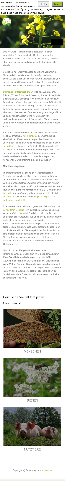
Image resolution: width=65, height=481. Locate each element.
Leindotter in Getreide (13, 209)
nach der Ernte (30, 135)
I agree (57, 4)
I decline (43, 4)
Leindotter (8, 193)
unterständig (9, 146)
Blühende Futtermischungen (18, 91)
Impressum (47, 470)
